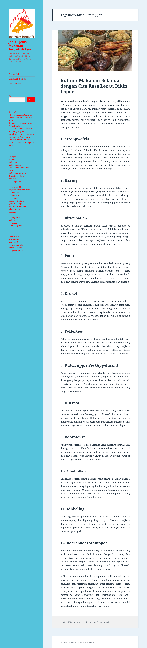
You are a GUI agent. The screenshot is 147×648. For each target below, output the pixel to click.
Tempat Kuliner (16, 74)
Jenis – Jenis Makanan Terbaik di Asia (20, 45)
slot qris (12, 212)
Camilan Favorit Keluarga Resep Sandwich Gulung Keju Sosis (21, 142)
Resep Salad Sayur (17, 176)
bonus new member (17, 206)
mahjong (12, 220)
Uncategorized (15, 181)
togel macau (85, 236)
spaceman (13, 198)
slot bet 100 (14, 192)
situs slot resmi (15, 248)
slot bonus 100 (15, 236)
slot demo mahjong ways (102, 146)
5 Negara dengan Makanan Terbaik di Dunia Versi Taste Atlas (21, 118)
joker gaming (14, 209)
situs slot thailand (16, 201)
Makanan (13, 162)
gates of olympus (16, 203)
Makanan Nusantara (17, 79)
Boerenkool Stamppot (95, 622)
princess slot (14, 239)
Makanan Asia (15, 83)
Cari (10, 96)
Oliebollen (110, 622)
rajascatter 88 (15, 187)
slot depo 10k (14, 217)
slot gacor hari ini (16, 250)
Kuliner (12, 159)
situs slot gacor (15, 225)
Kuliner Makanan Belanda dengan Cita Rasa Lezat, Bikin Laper (94, 85)
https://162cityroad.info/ (19, 190)
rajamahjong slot (16, 245)
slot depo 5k (14, 195)
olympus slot (14, 242)
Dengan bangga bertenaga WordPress (77, 642)
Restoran (13, 178)
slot (10, 214)
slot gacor (13, 223)
